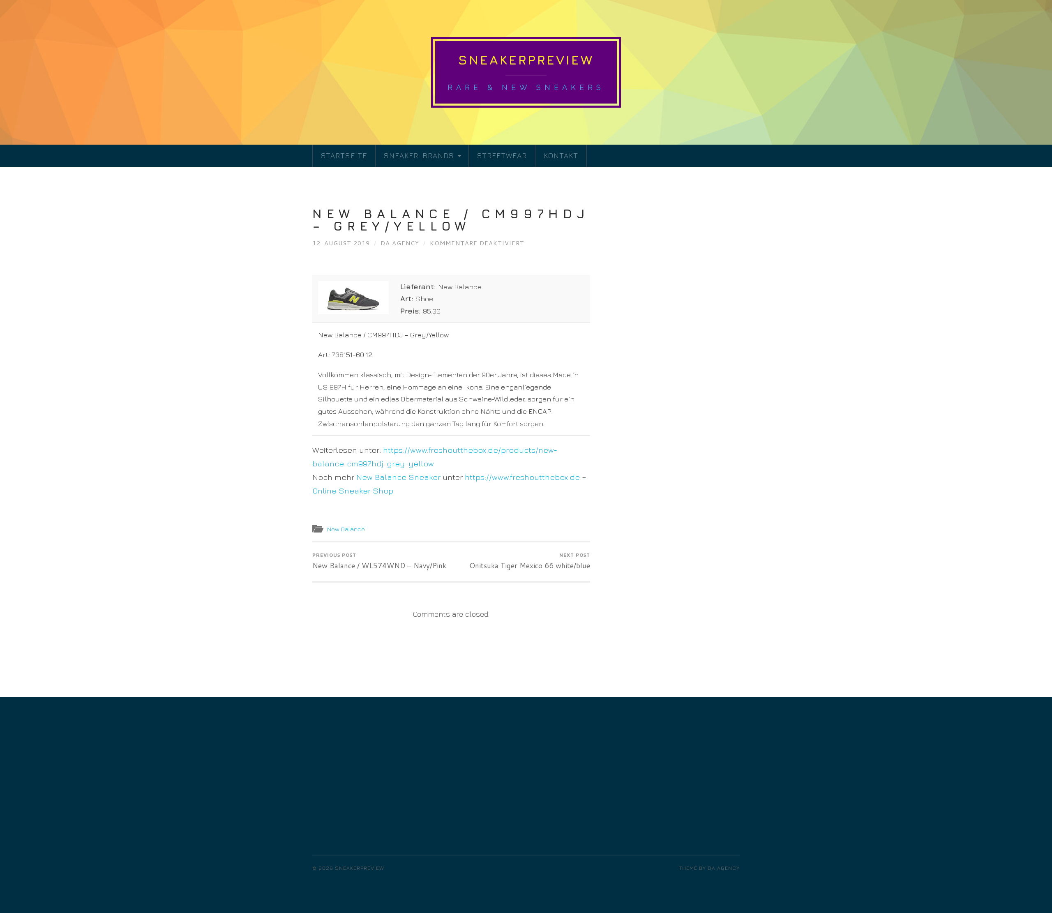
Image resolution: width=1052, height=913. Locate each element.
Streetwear (502, 155)
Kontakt (561, 155)
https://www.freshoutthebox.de (522, 477)
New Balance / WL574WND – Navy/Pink (379, 561)
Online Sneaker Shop (352, 490)
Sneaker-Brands (419, 155)
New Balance (346, 529)
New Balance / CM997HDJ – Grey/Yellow (450, 219)
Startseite (344, 155)
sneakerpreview (526, 59)
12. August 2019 (341, 243)
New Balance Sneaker (398, 477)
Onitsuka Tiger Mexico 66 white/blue (529, 561)
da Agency (400, 243)
